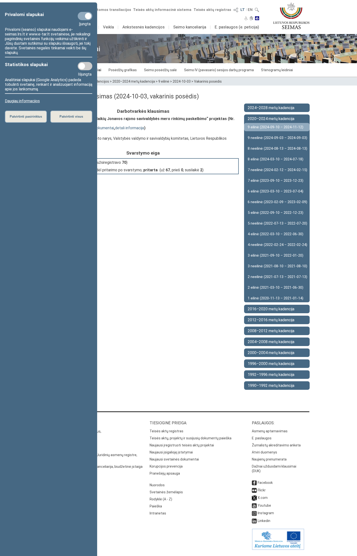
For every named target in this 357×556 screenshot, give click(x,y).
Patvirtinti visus (71, 116)
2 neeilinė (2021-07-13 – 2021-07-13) (277, 277)
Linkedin (264, 521)
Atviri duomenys (264, 452)
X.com (263, 498)
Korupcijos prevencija (166, 466)
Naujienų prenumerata (269, 459)
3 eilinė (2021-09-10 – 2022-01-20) (275, 255)
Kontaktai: (58, 423)
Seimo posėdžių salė (160, 70)
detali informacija (129, 128)
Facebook (265, 483)
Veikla (108, 27)
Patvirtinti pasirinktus (26, 116)
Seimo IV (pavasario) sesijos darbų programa (219, 70)
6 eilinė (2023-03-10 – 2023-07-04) (275, 191)
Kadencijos (100, 81)
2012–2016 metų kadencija (271, 320)
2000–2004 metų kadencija (271, 352)
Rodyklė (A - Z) (161, 499)
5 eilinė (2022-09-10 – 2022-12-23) (275, 212)
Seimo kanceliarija (189, 27)
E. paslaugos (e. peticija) (237, 27)
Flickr (262, 490)
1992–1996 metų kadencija (271, 374)
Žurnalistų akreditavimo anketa (276, 445)
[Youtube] (254, 505)
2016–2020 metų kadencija (271, 309)
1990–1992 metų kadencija (271, 385)
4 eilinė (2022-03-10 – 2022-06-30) (275, 234)
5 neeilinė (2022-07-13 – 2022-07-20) (277, 223)
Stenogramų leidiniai (277, 70)
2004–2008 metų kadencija (271, 341)
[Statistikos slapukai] (85, 66)
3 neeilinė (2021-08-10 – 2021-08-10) (277, 266)
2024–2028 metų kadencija (271, 107)
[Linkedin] (254, 521)
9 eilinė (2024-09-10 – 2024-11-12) (275, 127)
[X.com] (254, 498)
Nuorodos (157, 485)
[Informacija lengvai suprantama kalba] (257, 18)
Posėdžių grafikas (123, 70)
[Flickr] (254, 490)
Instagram (266, 513)
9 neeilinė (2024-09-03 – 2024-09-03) (277, 138)
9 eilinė (163, 81)
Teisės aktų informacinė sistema (162, 10)
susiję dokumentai (99, 128)
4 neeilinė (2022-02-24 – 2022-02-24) (277, 245)
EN (250, 10)
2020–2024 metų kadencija (133, 81)
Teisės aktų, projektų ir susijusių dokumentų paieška (190, 438)
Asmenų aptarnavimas (270, 431)
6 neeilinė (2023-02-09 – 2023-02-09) (277, 202)
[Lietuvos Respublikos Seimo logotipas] (291, 15)
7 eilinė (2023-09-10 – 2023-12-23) (275, 180)
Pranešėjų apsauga (165, 473)
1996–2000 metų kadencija (271, 363)
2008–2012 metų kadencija (271, 331)
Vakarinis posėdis (208, 81)
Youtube (264, 505)
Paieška (156, 506)
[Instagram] (254, 513)
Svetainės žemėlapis (166, 492)
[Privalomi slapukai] (85, 16)
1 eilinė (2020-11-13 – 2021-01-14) (275, 298)
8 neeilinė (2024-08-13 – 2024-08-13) (277, 148)
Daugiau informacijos (22, 101)
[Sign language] (251, 18)
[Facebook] (254, 483)
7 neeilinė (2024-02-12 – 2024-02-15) (277, 170)
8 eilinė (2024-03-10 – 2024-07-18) (275, 159)
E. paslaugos (262, 438)
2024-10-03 (182, 81)
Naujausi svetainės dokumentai (174, 459)
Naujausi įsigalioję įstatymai (171, 452)
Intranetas (158, 513)
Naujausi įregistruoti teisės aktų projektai (182, 445)
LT (242, 10)
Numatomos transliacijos (108, 10)
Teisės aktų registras (212, 10)
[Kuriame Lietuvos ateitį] (278, 549)
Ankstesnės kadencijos (143, 27)
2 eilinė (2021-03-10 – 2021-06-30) (275, 287)
